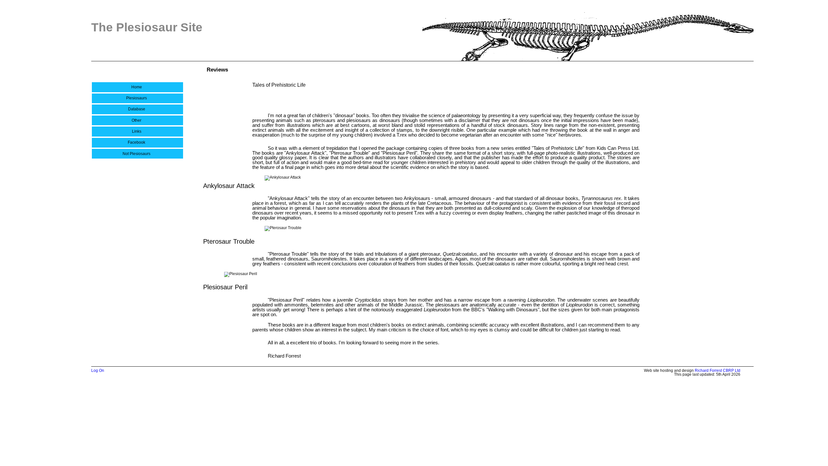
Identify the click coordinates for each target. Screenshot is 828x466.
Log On (97, 370)
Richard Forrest (708, 370)
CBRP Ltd (731, 370)
